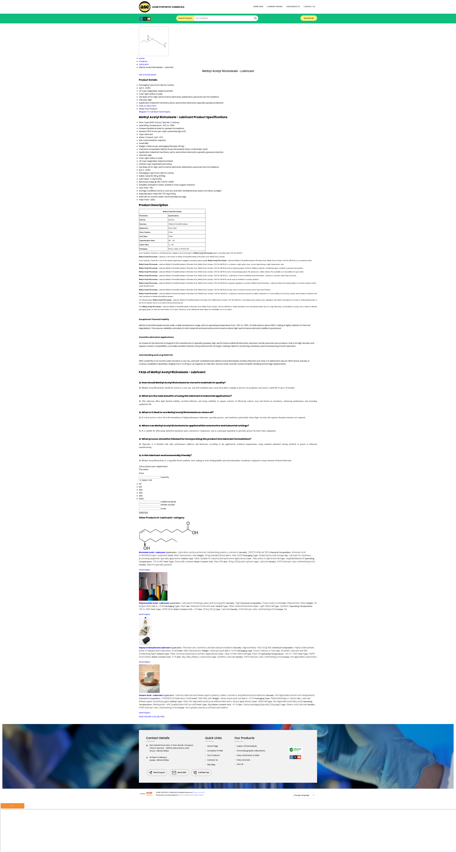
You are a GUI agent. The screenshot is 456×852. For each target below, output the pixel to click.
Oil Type (143, 161)
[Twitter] (145, 20)
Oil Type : (290, 558)
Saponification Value (148, 193)
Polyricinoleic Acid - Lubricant (154, 603)
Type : (261, 561)
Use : (200, 606)
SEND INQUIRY (145, 716)
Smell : (182, 555)
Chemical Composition (149, 149)
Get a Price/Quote (147, 74)
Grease (142, 128)
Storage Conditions (148, 190)
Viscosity (143, 155)
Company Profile (274, 6)
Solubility (143, 184)
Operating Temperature (150, 125)
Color (141, 158)
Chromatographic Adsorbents (251, 750)
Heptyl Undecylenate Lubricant (155, 647)
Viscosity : (254, 552)
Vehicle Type (145, 164)
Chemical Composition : (260, 603)
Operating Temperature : (279, 653)
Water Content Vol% (148, 137)
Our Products (293, 6)
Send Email (309, 18)
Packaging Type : (263, 555)
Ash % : (234, 555)
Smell (141, 143)
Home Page (258, 6)
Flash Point (144, 199)
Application (144, 152)
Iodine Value (144, 176)
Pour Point (143, 187)
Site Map (211, 764)
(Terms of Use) (198, 792)
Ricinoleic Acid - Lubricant (152, 552)
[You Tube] (149, 20)
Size (140, 140)
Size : (238, 561)
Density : (292, 561)
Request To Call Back (149, 111)
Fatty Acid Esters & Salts (248, 755)
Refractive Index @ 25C (150, 182)
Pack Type (144, 122)
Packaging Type (146, 173)
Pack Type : (178, 561)
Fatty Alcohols (243, 760)
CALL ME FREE (158, 716)
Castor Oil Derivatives (247, 746)
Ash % (141, 170)
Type (141, 134)
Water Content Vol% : (208, 561)
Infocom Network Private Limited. (191, 795)
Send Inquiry (164, 111)
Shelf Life (143, 196)
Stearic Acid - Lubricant (151, 695)
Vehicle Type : (213, 558)
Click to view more (147, 105)
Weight (142, 146)
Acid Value (144, 179)
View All (240, 764)
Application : (202, 552)
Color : (261, 558)
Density (142, 131)
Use (140, 167)
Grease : (155, 564)
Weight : (211, 555)
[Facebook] (141, 20)
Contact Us (309, 6)
